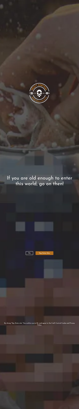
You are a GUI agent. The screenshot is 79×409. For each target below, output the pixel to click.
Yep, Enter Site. (44, 253)
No (29, 253)
